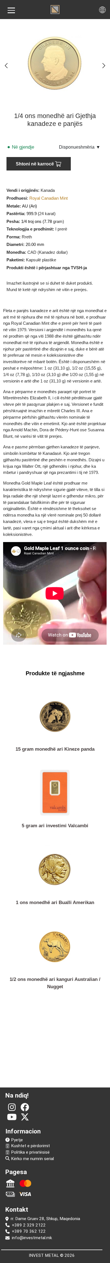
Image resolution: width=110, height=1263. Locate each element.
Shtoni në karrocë (35, 163)
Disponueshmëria (79, 146)
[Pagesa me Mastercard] (25, 1183)
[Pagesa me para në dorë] (10, 1194)
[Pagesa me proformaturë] (10, 1183)
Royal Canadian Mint (48, 198)
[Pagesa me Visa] (25, 1194)
